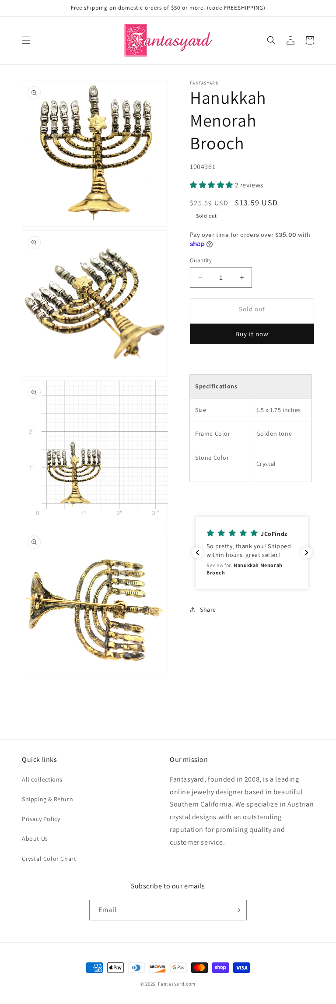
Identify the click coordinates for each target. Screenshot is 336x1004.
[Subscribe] (236, 910)
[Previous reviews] (197, 552)
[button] (26, 40)
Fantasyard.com (177, 984)
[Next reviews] (306, 552)
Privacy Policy (41, 819)
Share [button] (208, 609)
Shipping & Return (47, 799)
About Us (35, 838)
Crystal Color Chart (49, 859)
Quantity (201, 260)
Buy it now (252, 334)
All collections (42, 779)
